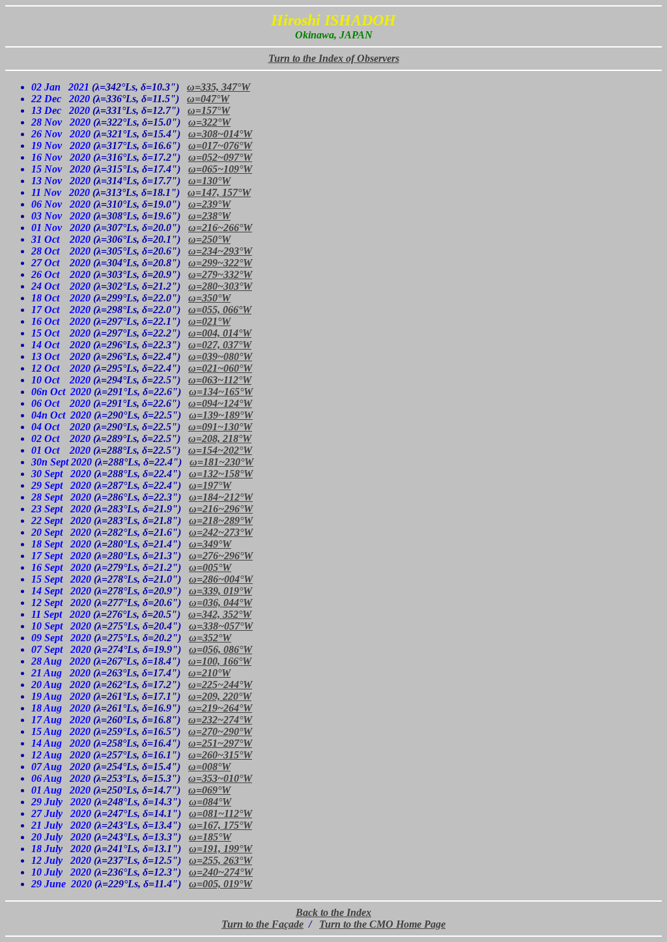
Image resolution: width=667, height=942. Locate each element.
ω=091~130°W (220, 426)
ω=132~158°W (221, 473)
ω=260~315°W (220, 754)
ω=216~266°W (220, 227)
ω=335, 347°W (218, 86)
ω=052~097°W (220, 157)
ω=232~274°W (220, 719)
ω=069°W (209, 790)
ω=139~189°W (221, 415)
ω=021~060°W (220, 368)
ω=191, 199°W (220, 848)
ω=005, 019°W (220, 883)
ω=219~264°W (220, 707)
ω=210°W (209, 672)
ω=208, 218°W (219, 438)
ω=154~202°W (220, 450)
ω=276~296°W (221, 555)
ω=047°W (208, 98)
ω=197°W (210, 485)
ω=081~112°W (220, 813)
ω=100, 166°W (219, 661)
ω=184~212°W (221, 497)
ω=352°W (210, 637)
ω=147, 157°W (219, 192)
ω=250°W (209, 239)
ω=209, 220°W (219, 696)
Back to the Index (333, 912)
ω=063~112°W (219, 379)
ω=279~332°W (220, 274)
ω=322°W (209, 122)
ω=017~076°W (220, 145)
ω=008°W (209, 766)
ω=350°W (209, 297)
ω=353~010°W (220, 778)
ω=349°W (210, 543)
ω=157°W (209, 110)
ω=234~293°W (220, 250)
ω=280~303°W (220, 286)
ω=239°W (209, 204)
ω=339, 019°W (220, 590)
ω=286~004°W (221, 579)
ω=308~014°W (220, 133)
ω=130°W (209, 180)
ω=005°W (210, 567)
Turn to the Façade (262, 924)
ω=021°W (209, 321)
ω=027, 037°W (219, 344)
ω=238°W (209, 215)
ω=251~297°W (220, 743)
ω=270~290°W (220, 731)
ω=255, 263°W (220, 860)
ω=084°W (210, 801)
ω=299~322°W (220, 262)
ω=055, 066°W (219, 309)
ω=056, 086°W (220, 649)
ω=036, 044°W (220, 602)
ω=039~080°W (220, 356)
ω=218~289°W (221, 520)
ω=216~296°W (221, 508)
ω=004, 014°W (219, 333)
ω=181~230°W (221, 461)
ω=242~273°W (221, 532)
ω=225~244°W (220, 684)
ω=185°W (210, 836)
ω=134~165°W (221, 391)
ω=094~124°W (220, 403)
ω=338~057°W (221, 625)
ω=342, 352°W (219, 614)
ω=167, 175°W (220, 825)
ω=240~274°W (221, 872)
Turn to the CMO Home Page (382, 924)
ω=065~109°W (220, 168)
